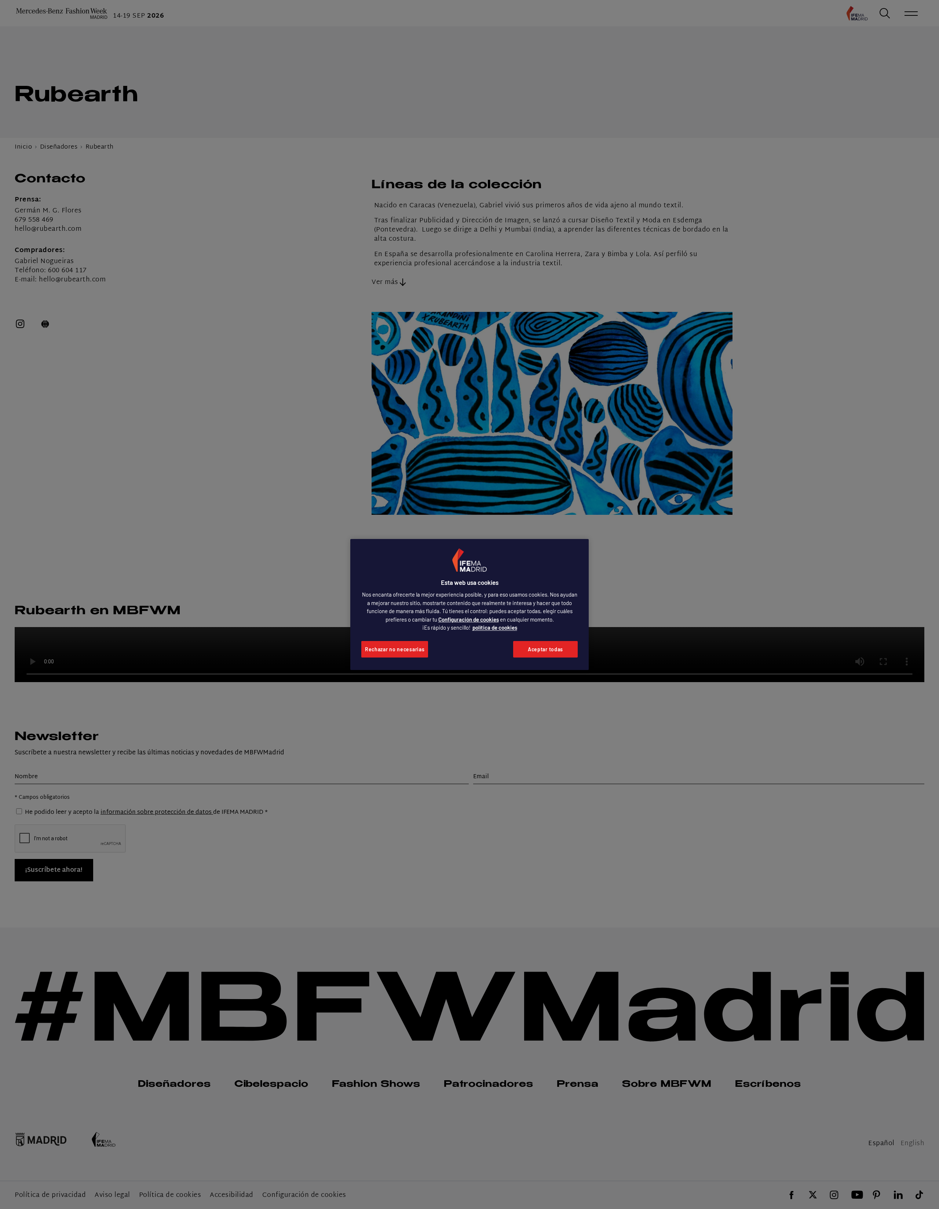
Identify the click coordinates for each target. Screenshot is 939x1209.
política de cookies (494, 627)
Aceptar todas (545, 649)
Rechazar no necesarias (394, 649)
